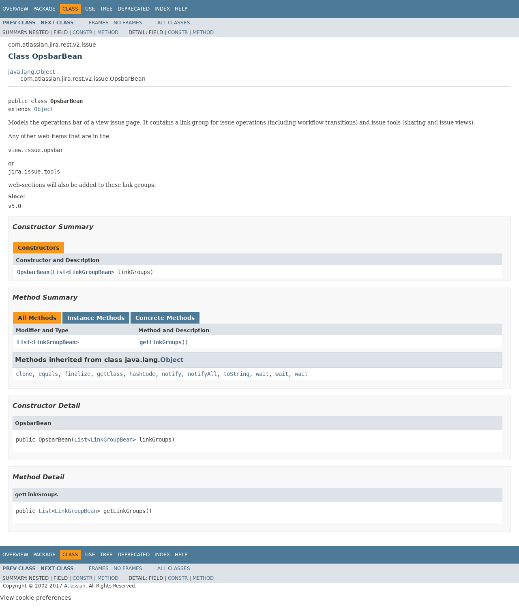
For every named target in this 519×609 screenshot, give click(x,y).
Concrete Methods (165, 318)
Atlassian (75, 586)
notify (171, 374)
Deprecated (134, 9)
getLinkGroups (160, 342)
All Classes (173, 23)
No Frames (128, 23)
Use (90, 9)
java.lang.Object (31, 72)
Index (162, 9)
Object (44, 109)
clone (24, 374)
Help (181, 9)
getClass (110, 374)
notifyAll (202, 374)
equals (48, 374)
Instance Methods (95, 318)
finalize (77, 374)
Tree (106, 9)
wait (262, 374)
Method (107, 32)
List (59, 272)
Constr (82, 32)
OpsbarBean (33, 272)
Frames (99, 23)
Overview (15, 9)
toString (236, 374)
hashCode (142, 374)
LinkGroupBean (90, 272)
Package (44, 9)
